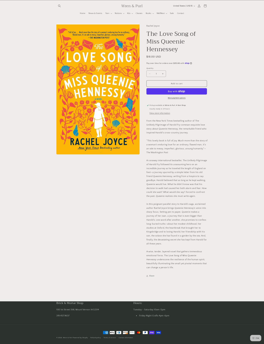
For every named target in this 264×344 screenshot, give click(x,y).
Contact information (126, 337)
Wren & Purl (67, 337)
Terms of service (110, 337)
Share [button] (151, 276)
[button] (59, 6)
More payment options (177, 98)
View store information (159, 113)
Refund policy (95, 337)
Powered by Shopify (80, 337)
